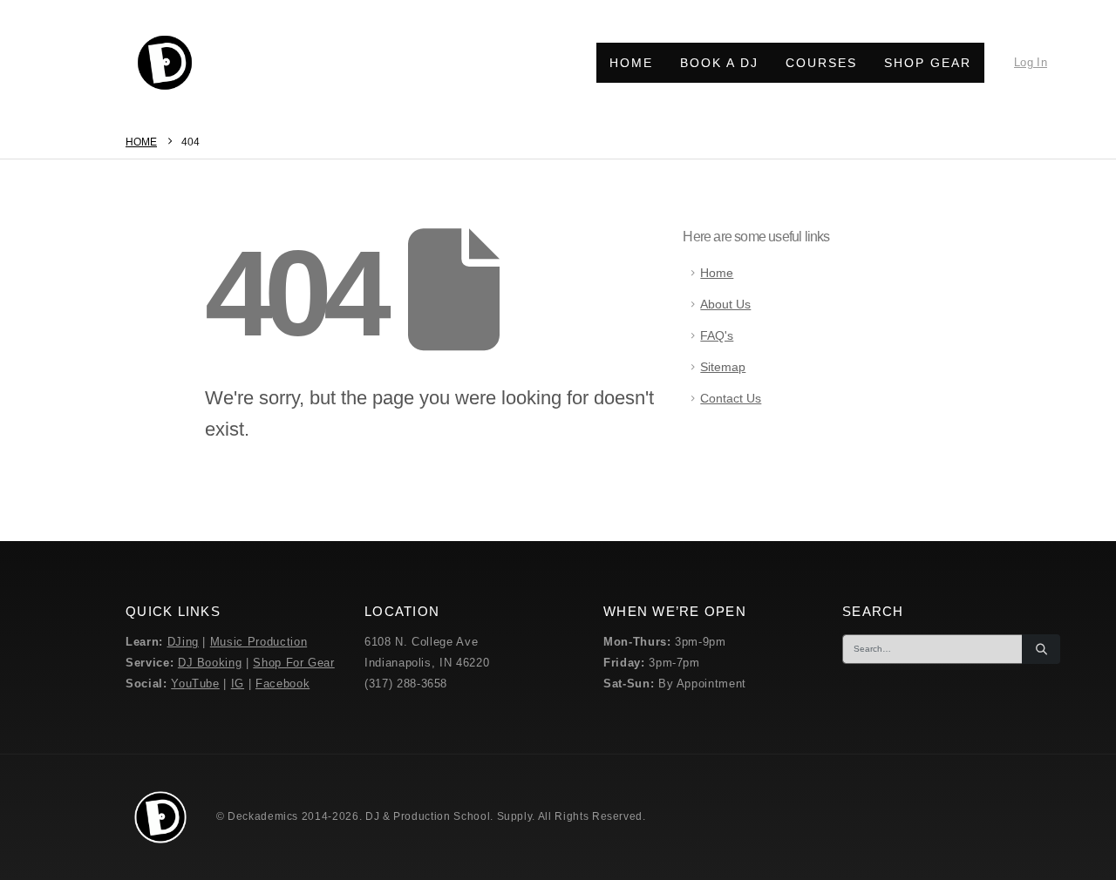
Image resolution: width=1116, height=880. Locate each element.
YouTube (195, 683)
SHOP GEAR (927, 63)
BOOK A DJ (719, 63)
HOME (631, 63)
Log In (1030, 62)
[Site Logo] (165, 63)
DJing (183, 641)
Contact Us (730, 398)
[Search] (1041, 649)
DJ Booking (210, 662)
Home (716, 273)
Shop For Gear (293, 662)
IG (237, 683)
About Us (725, 304)
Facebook (282, 683)
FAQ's (716, 335)
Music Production (258, 641)
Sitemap (722, 367)
